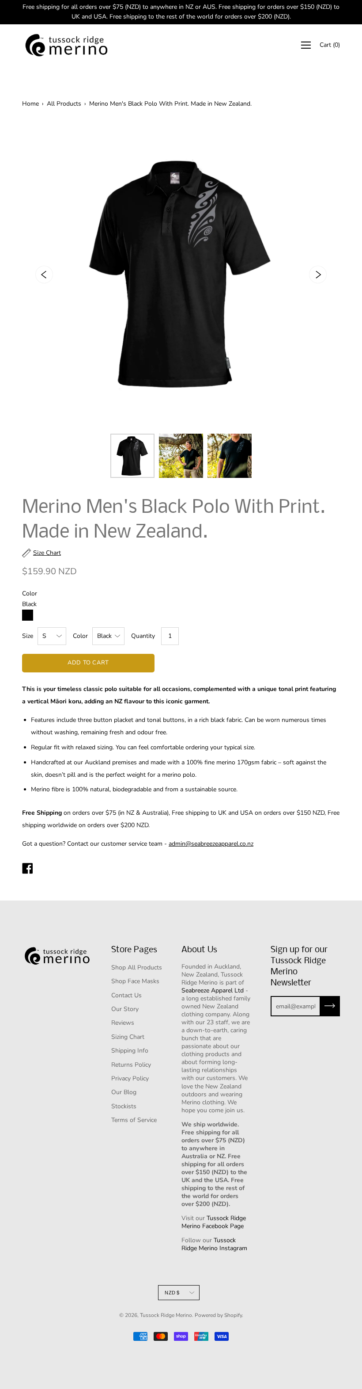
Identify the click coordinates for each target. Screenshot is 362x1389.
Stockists (123, 1106)
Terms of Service (134, 1120)
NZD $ (172, 1292)
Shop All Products (136, 967)
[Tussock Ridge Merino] (27, 869)
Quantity (143, 636)
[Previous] (44, 274)
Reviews (122, 1023)
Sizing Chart (127, 1037)
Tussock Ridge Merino (166, 1315)
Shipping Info (129, 1050)
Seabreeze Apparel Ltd (212, 990)
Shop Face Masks (135, 981)
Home (30, 103)
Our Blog (123, 1092)
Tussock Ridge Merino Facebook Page (213, 1222)
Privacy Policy (130, 1078)
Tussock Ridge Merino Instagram (214, 1244)
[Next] (318, 274)
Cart (330, 45)
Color (80, 636)
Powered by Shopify (218, 1315)
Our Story (125, 1009)
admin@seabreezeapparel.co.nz (211, 844)
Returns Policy (131, 1065)
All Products (64, 103)
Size (27, 636)
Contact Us (126, 995)
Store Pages (134, 950)
